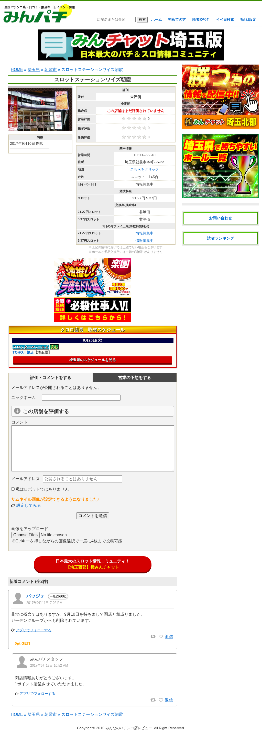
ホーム (156, 19)
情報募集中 (145, 233)
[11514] (161, 700)
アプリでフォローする (33, 630)
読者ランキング (220, 238)
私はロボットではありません (42, 489)
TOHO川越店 (23, 352)
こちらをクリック (144, 169)
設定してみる (28, 505)
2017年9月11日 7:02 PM (44, 603)
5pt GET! (22, 643)
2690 (58, 596)
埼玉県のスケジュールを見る (92, 360)
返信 (169, 636)
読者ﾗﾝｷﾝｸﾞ (201, 19)
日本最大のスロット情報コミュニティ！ (92, 564)
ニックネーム (23, 397)
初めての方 (177, 19)
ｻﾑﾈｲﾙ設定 (248, 19)
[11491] (161, 636)
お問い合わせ (220, 218)
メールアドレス (25, 479)
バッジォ (35, 596)
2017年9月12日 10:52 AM (49, 665)
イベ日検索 (225, 19)
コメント (19, 422)
